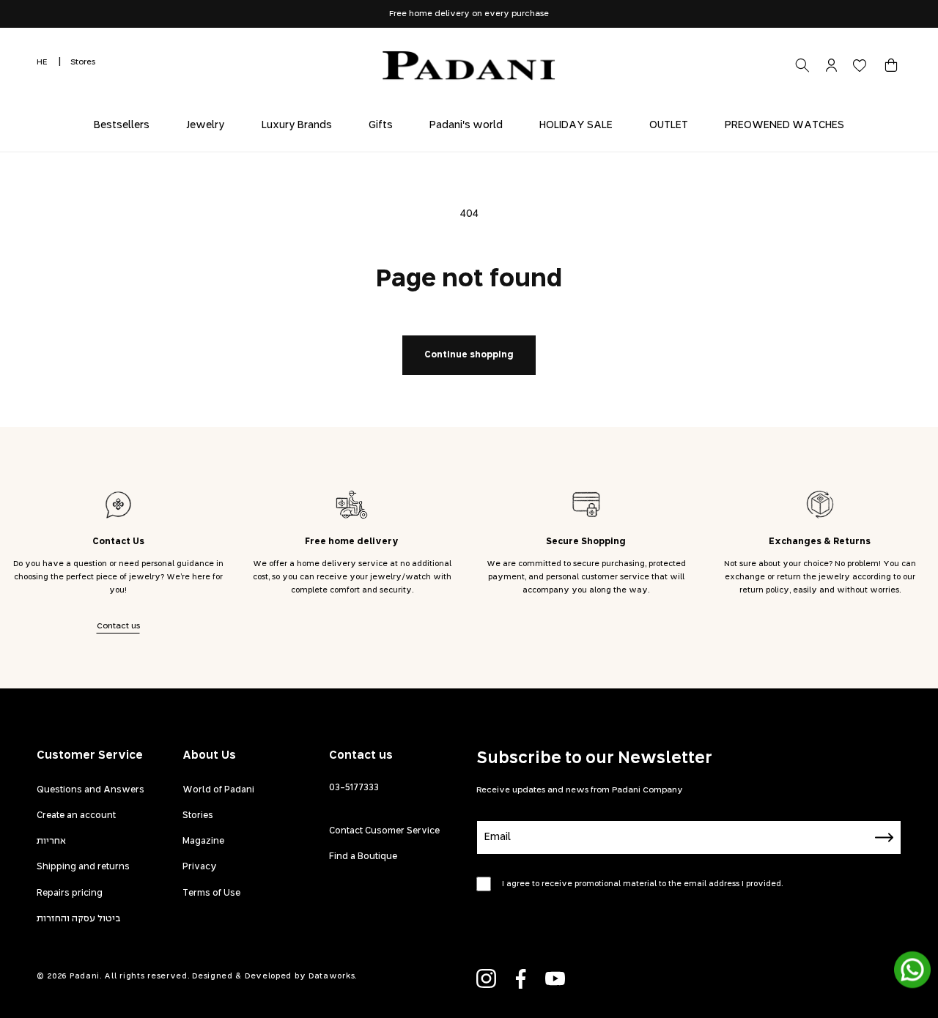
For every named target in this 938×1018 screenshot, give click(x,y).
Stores (82, 62)
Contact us (118, 626)
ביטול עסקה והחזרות (79, 919)
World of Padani (218, 790)
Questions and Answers (90, 790)
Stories (197, 815)
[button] (891, 65)
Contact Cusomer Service (384, 831)
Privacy (199, 867)
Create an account (76, 815)
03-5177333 (354, 788)
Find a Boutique (363, 856)
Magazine (203, 841)
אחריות (51, 841)
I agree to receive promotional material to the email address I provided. (642, 884)
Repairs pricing (70, 893)
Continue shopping (469, 355)
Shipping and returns (83, 867)
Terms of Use (211, 893)
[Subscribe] (884, 837)
